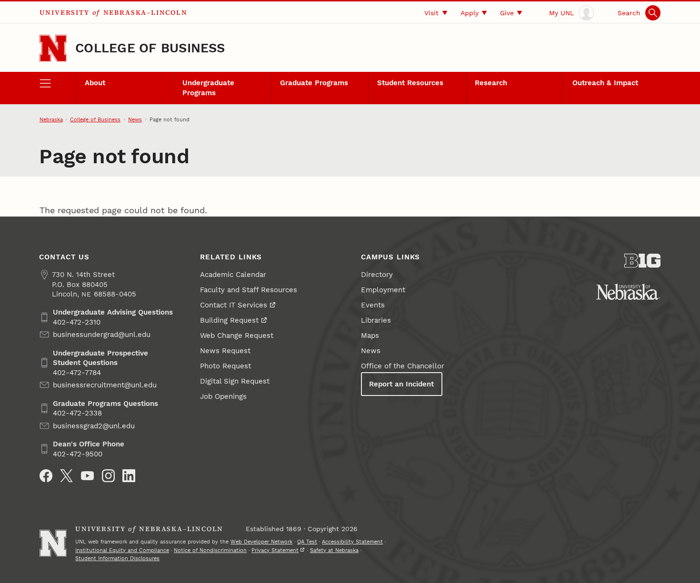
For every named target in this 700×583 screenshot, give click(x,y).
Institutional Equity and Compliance (122, 550)
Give (507, 13)
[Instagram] (108, 475)
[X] (66, 475)
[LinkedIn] (128, 475)
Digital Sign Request (235, 381)
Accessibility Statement (352, 541)
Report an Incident (401, 384)
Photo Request (225, 366)
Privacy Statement (275, 550)
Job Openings (223, 396)
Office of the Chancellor (402, 366)
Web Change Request (236, 335)
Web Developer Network (261, 541)
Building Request (229, 320)
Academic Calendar (233, 274)
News (135, 119)
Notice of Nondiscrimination (210, 550)
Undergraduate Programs (208, 88)
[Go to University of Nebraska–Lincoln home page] (53, 48)
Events (373, 305)
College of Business (150, 48)
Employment (383, 290)
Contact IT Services (233, 305)
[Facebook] (46, 475)
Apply (469, 13)
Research (491, 83)
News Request (225, 350)
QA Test (307, 541)
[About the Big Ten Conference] (642, 260)
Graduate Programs (314, 83)
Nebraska (51, 119)
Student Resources (410, 83)
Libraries (376, 320)
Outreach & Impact (605, 83)
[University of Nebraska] (628, 292)
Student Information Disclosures (117, 558)
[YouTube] (87, 475)
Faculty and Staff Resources (248, 290)
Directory (377, 274)
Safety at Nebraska (334, 550)
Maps (370, 335)
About (95, 83)
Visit (431, 13)
